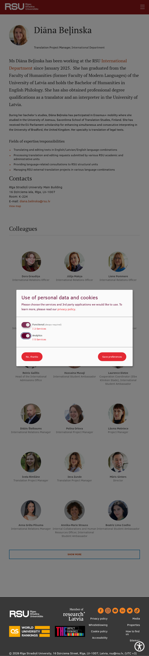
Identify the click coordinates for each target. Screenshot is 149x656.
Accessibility (100, 638)
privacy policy (66, 309)
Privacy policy (99, 618)
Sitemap (135, 640)
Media (136, 618)
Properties (133, 625)
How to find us (133, 632)
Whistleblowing (98, 625)
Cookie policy (99, 631)
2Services (39, 328)
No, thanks (32, 357)
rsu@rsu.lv (116, 653)
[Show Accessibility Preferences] (139, 646)
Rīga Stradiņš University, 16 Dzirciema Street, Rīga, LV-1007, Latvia (64, 653)
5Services (39, 339)
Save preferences (112, 357)
